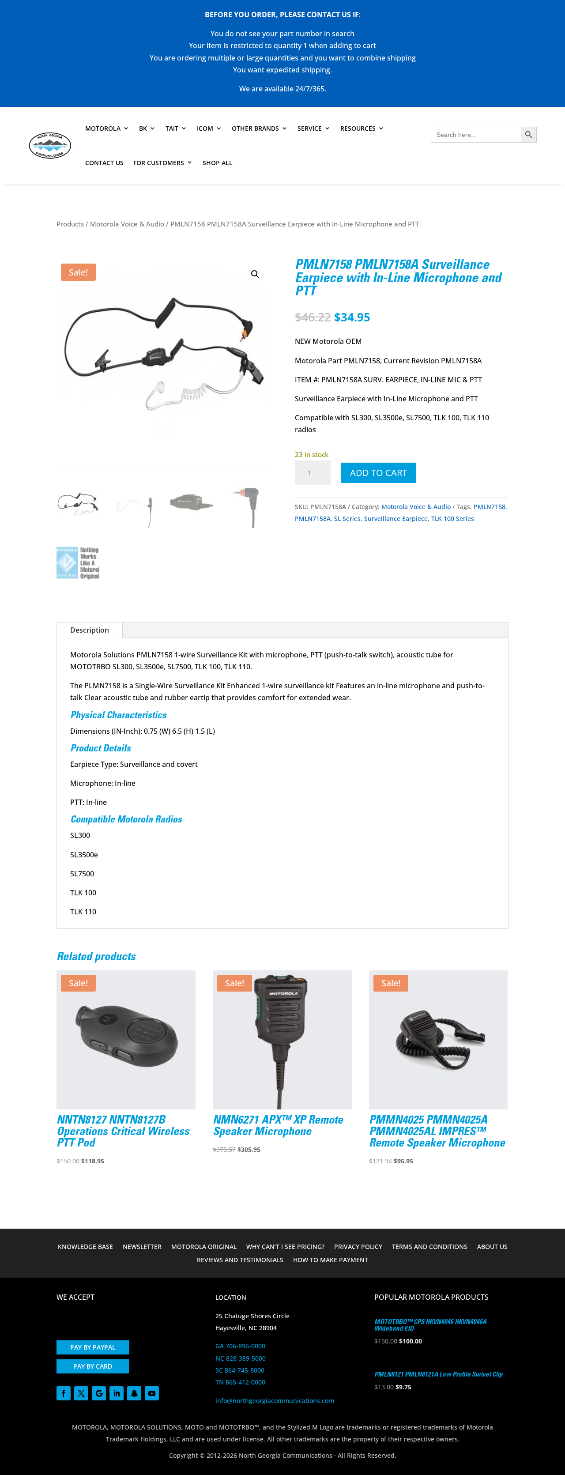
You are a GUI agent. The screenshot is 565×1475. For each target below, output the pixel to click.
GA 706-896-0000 (240, 1346)
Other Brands (255, 128)
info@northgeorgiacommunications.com (274, 1400)
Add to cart (378, 473)
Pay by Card (92, 1366)
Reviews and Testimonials (240, 1260)
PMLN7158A (313, 518)
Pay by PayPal (93, 1347)
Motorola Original (204, 1247)
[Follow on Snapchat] (134, 1393)
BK (143, 128)
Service (310, 128)
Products (70, 223)
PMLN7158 (489, 506)
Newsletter (142, 1247)
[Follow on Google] (99, 1393)
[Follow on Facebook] (63, 1393)
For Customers (158, 162)
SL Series (347, 518)
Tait (172, 128)
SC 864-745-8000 (239, 1370)
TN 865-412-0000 (240, 1382)
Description (89, 630)
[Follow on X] (81, 1393)
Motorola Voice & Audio (127, 223)
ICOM (205, 128)
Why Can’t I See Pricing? (285, 1247)
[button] (255, 274)
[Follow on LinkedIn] (116, 1393)
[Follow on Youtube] (152, 1393)
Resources (358, 128)
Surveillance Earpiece (396, 518)
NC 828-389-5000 (240, 1358)
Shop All (218, 162)
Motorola (103, 128)
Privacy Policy (358, 1247)
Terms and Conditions (429, 1247)
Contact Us (104, 162)
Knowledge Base (85, 1247)
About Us (492, 1247)
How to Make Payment (330, 1260)
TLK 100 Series (452, 518)
